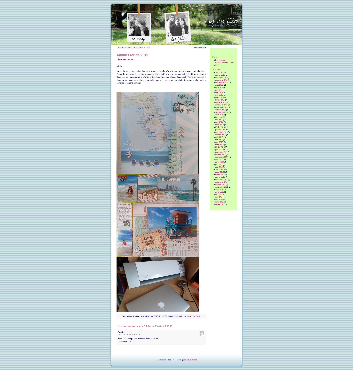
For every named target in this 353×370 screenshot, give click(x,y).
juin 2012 (218, 165)
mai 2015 (219, 92)
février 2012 (220, 174)
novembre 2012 (221, 152)
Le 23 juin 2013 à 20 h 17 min (129, 334)
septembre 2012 (221, 157)
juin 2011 (218, 194)
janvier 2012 (220, 177)
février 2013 (220, 147)
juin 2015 (218, 90)
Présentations (220, 60)
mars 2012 (219, 172)
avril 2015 (219, 95)
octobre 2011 (220, 184)
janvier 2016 (220, 75)
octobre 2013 (220, 135)
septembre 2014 (221, 112)
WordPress (192, 360)
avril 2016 (219, 72)
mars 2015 (219, 97)
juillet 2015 (219, 87)
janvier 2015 (220, 102)
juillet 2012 (219, 162)
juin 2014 (218, 117)
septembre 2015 (221, 82)
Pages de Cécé (193, 316)
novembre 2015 (221, 80)
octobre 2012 (220, 155)
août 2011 (219, 189)
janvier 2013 (220, 150)
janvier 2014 (220, 130)
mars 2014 (219, 125)
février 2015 (220, 100)
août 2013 (219, 137)
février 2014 (220, 127)
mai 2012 (219, 167)
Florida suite (199, 47)
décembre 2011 (221, 179)
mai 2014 (219, 120)
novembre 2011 (221, 182)
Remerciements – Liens (224, 63)
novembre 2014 (221, 107)
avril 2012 (219, 169)
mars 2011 (219, 202)
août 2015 (219, 85)
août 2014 (219, 115)
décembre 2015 (221, 77)
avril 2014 (219, 122)
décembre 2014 (221, 105)
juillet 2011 (219, 192)
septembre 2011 (221, 187)
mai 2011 (218, 197)
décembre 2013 (221, 132)
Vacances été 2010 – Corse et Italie (134, 47)
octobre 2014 (220, 110)
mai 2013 (219, 140)
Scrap (217, 65)
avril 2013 (219, 142)
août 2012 (219, 160)
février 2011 (219, 204)
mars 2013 (219, 145)
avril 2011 (219, 199)
